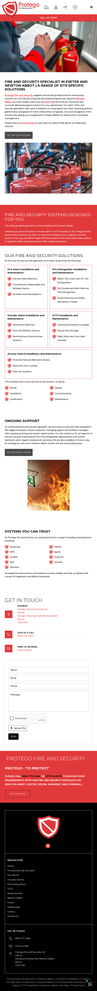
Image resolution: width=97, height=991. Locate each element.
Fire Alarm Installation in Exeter (72, 979)
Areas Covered (14, 893)
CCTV (10, 889)
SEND (13, 736)
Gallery (11, 911)
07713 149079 (53, 776)
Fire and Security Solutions (20, 870)
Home (10, 866)
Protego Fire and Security (19, 95)
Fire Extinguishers (16, 884)
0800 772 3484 (25, 636)
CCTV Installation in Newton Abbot (39, 985)
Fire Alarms (13, 875)
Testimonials (13, 907)
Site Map (64, 985)
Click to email (24, 650)
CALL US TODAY (48, 18)
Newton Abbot (14, 898)
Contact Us (13, 916)
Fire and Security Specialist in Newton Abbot (30, 979)
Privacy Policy (77, 985)
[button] (88, 7)
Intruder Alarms (15, 879)
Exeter (47, 102)
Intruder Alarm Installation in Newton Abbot (30, 982)
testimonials (28, 123)
